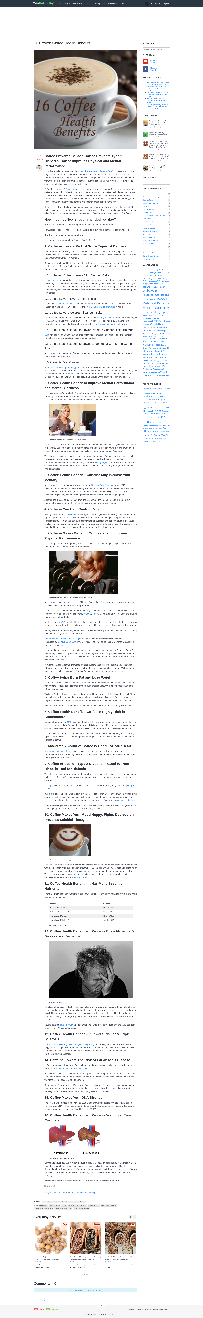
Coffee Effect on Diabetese (77, 1205)
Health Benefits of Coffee (63, 1208)
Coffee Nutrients (150, 281)
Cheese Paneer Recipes (156, 203)
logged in (46, 1300)
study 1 (62, 304)
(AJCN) (83, 682)
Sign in (157, 4)
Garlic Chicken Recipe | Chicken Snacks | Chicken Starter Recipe (159, 167)
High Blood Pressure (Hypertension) (155, 327)
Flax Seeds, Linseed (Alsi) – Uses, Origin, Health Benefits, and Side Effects (157, 94)
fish (154, 407)
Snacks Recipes (156, 247)
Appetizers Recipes (156, 194)
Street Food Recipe (154, 438)
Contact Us (140, 1309)
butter (160, 273)
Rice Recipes (156, 234)
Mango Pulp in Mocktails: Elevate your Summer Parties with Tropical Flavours (159, 122)
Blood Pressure (150, 270)
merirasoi (153, 422)
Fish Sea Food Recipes (156, 222)
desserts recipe (161, 403)
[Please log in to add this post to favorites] (150, 127)
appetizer (149, 391)
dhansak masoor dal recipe (150, 405)
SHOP (123, 4)
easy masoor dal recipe (163, 405)
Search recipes (78, 4)
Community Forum (99, 4)
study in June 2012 (108, 318)
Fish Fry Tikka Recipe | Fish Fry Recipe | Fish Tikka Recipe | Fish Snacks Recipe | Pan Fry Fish (159, 156)
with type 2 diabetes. (126, 800)
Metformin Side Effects (156, 357)
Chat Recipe (163, 396)
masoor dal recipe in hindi (152, 417)
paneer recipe (148, 425)
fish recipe (157, 410)
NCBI (47, 335)
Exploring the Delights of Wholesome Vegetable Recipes (158, 133)
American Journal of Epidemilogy (71, 1068)
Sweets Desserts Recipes (156, 256)
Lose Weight (151, 339)
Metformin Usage (151, 361)
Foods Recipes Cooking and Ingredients (56, 1202)
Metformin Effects (153, 351)
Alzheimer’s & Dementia (102, 485)
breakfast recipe (151, 396)
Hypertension (149, 334)
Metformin (150, 344)
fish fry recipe (147, 411)
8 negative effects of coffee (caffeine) (95, 171)
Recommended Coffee (81, 1208)
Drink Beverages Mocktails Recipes (156, 215)
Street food (145, 438)
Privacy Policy (163, 1309)
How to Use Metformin (156, 331)
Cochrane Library (72, 514)
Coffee (64, 1205)
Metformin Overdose (155, 354)
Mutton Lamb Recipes (156, 228)
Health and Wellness (79, 1202)
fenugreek (148, 321)
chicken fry (146, 400)
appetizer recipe (159, 391)
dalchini (160, 287)
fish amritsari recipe (160, 407)
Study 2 (48, 789)
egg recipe (147, 407)
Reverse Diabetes (151, 372)
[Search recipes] (147, 4)
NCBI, (69, 602)
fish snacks (166, 411)
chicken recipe (156, 399)
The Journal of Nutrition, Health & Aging (63, 639)
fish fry (168, 407)
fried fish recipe (147, 413)
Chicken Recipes (156, 206)
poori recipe (157, 425)
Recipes (67, 4)
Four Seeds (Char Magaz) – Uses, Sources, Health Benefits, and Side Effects (158, 88)
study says (101, 462)
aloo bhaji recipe (153, 388)
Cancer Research (52, 280)
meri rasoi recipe (162, 422)
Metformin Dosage (160, 348)
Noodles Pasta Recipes (156, 231)
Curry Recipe (151, 402)
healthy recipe (155, 413)
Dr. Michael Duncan (67, 642)
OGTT (146, 363)
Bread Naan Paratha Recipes (156, 197)
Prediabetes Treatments (153, 369)
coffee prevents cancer (109, 1205)
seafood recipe (165, 431)
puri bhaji (162, 425)
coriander (149, 287)
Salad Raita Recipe (156, 237)
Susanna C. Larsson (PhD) (57, 751)
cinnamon (148, 279)
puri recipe (149, 428)
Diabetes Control (156, 294)
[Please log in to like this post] (154, 127)
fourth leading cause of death (107, 324)
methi (163, 361)
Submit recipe (112, 4)
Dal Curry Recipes (156, 209)
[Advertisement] (85, 23)
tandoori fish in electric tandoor (157, 442)
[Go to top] (101, 1305)
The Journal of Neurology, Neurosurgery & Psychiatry (69, 1044)
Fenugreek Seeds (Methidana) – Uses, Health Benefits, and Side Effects (157, 100)
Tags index (132, 1309)
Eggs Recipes (156, 219)
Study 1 (130, 785)
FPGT (157, 321)
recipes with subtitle (157, 428)
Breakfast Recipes (156, 200)
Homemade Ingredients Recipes (156, 225)
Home (60, 4)
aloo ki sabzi (161, 388)
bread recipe (156, 393)
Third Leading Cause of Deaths (100, 307)
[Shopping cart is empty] (151, 4)
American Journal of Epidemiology (60, 367)
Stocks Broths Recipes (156, 253)
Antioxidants (43, 1205)
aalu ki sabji (146, 388)
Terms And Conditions (151, 1309)
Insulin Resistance (151, 336)
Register (166, 4)
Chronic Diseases (153, 275)
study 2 (70, 304)
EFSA (78, 393)
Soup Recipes (156, 250)
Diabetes (151, 290)
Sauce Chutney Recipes (156, 240)
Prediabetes (157, 366)
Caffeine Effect (55, 1205)
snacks (146, 435)
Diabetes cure (150, 299)
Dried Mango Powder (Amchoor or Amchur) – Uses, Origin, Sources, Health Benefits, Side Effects (157, 107)
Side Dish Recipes (156, 243)
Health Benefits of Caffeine (44, 1208)
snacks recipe (159, 435)
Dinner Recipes (156, 212)
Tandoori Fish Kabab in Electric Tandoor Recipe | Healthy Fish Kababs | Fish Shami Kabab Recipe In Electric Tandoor (158, 144)
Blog (87, 4)
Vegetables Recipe (156, 259)
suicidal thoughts (79, 877)
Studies (96, 1088)
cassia (167, 272)
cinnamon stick (161, 279)
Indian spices (163, 334)
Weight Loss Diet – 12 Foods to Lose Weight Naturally (69, 1192)
